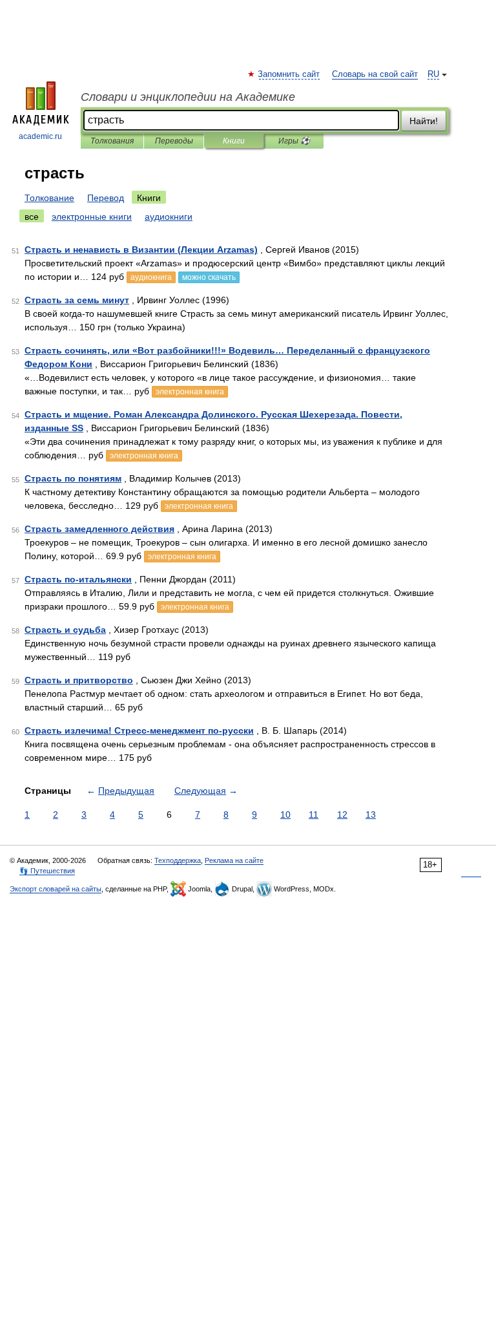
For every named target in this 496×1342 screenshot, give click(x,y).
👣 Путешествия (47, 871)
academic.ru (40, 136)
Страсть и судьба (65, 629)
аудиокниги (168, 216)
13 (371, 814)
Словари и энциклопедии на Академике (188, 97)
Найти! (423, 121)
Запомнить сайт (289, 74)
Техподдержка (177, 860)
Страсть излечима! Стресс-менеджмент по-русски (139, 730)
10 (285, 814)
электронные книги (92, 216)
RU (433, 74)
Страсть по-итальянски (78, 579)
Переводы (174, 140)
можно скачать (209, 277)
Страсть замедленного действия (99, 529)
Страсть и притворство (79, 680)
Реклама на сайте (234, 860)
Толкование (49, 198)
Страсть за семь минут (77, 300)
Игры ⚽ (294, 140)
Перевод (105, 198)
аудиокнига (151, 277)
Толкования (112, 140)
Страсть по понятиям (73, 478)
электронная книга (190, 391)
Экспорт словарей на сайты (55, 889)
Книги (234, 140)
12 (342, 814)
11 (313, 814)
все (32, 216)
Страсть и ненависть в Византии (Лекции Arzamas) (141, 249)
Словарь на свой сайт (375, 74)
